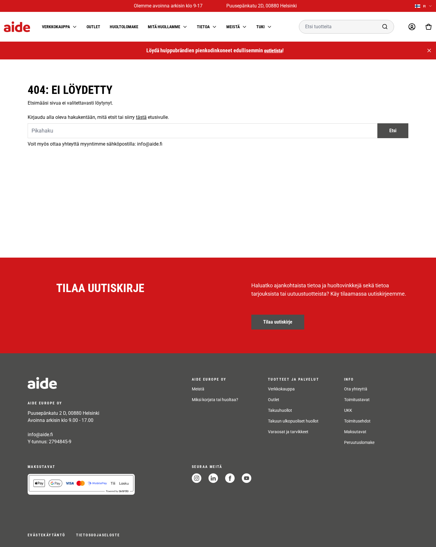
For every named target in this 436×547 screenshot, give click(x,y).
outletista (273, 50)
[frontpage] (81, 383)
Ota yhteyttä (355, 389)
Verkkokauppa (281, 389)
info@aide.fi (40, 434)
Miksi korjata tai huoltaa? (215, 399)
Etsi (392, 130)
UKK (348, 410)
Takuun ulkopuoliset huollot (293, 421)
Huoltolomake (124, 26)
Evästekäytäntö (46, 535)
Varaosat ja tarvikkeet (288, 431)
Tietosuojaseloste (98, 535)
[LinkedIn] (213, 478)
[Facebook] (230, 478)
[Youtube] (246, 478)
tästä (141, 117)
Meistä (198, 389)
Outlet (93, 26)
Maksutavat (355, 431)
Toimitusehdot (357, 421)
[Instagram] (196, 478)
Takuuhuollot (280, 410)
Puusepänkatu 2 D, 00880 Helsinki (63, 413)
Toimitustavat (357, 399)
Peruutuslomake (359, 442)
